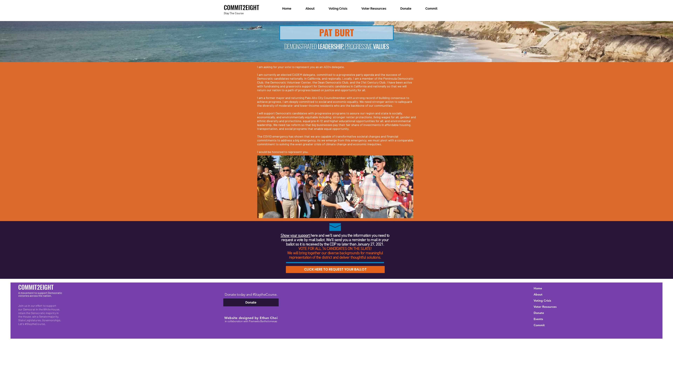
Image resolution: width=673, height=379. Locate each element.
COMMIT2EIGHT (241, 7)
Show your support (296, 235)
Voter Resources (545, 306)
